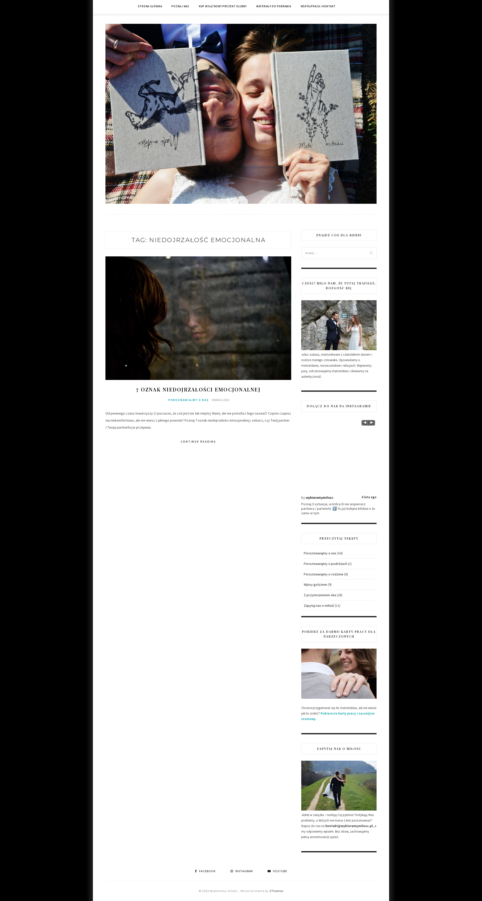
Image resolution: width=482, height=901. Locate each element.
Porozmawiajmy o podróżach (325, 563)
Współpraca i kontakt (318, 6)
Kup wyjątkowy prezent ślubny (223, 6)
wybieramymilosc (319, 497)
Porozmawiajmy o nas (188, 400)
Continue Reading (198, 441)
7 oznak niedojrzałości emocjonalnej (198, 389)
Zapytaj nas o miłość (319, 605)
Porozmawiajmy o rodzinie (323, 574)
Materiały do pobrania (273, 6)
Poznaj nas (180, 6)
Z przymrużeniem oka (320, 595)
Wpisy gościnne (315, 584)
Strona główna (150, 6)
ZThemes (276, 891)
